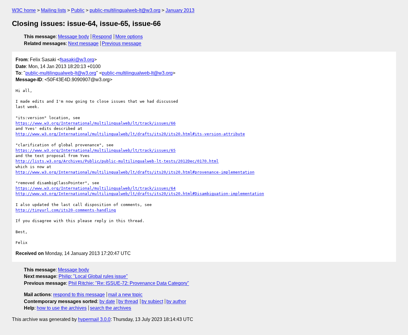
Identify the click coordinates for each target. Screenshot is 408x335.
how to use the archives (62, 308)
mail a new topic (125, 294)
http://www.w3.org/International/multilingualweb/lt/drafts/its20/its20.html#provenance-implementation (135, 172)
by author (176, 301)
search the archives (110, 308)
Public (78, 10)
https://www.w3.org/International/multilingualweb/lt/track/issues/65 (96, 150)
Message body (73, 36)
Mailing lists (53, 10)
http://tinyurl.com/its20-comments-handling (66, 210)
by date (107, 301)
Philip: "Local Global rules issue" (93, 276)
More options (129, 36)
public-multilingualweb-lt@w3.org (125, 10)
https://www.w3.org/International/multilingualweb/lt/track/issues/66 (96, 123)
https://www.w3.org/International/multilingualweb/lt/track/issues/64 (96, 188)
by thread (128, 301)
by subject (152, 301)
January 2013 (179, 10)
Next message (83, 43)
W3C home (24, 10)
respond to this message (79, 294)
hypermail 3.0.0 (94, 319)
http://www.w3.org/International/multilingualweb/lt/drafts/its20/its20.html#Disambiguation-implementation (140, 193)
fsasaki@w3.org (77, 59)
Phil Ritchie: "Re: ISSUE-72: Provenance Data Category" (128, 283)
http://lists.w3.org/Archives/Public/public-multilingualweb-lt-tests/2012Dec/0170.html (117, 161)
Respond (102, 36)
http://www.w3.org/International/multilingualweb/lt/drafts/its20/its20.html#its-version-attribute (130, 134)
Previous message (121, 43)
